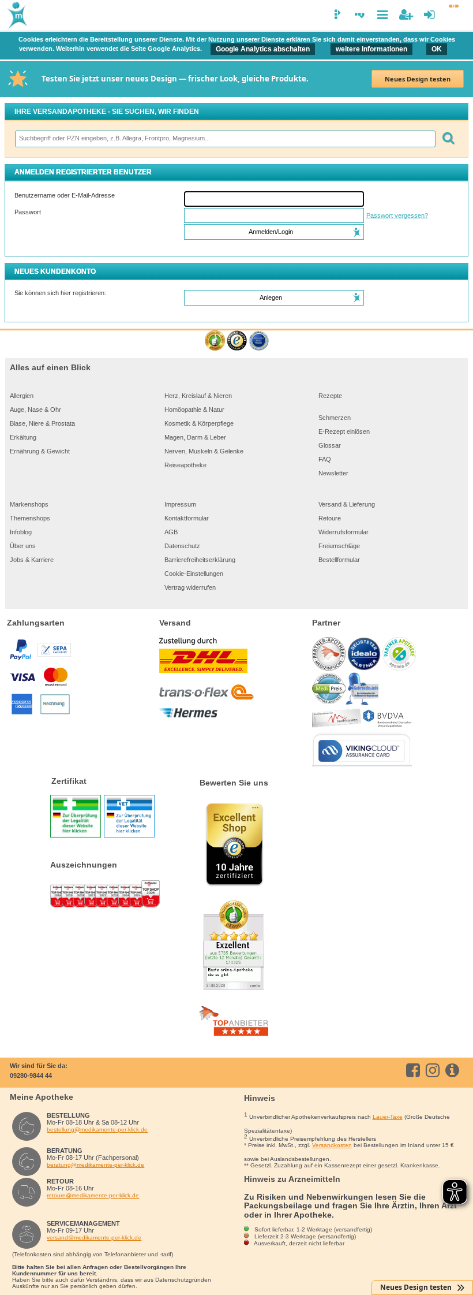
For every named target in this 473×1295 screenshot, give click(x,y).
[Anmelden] (429, 15)
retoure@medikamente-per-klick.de (93, 1195)
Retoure (329, 518)
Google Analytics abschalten (263, 49)
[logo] (16, 16)
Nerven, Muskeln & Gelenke (203, 451)
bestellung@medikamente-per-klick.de (97, 1129)
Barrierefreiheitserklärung (199, 559)
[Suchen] (448, 139)
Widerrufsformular (343, 532)
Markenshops (29, 504)
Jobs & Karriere (32, 559)
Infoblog (21, 532)
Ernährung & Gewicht (40, 451)
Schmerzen (334, 417)
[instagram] (435, 1070)
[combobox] (224, 139)
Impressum (180, 504)
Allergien (21, 395)
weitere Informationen (371, 49)
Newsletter (333, 473)
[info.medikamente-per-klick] (454, 1070)
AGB (171, 532)
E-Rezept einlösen (344, 431)
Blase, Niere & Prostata (42, 423)
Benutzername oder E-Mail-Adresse (64, 195)
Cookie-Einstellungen (193, 573)
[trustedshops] (237, 341)
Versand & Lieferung (346, 504)
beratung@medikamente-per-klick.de (95, 1165)
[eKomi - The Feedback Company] (215, 341)
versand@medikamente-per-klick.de (94, 1237)
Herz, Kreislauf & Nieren (198, 395)
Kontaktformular (186, 518)
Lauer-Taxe (388, 1117)
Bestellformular (339, 559)
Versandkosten (332, 1145)
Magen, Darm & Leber (195, 437)
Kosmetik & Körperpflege (199, 423)
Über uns (23, 545)
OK (436, 49)
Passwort (27, 212)
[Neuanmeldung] (405, 15)
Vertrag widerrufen (190, 587)
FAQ (324, 459)
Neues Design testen (418, 79)
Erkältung (23, 437)
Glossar (329, 445)
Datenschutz (182, 545)
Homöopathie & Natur (194, 409)
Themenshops (30, 518)
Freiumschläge (339, 545)
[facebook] (415, 1070)
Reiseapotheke (185, 465)
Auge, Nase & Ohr (35, 409)
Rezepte (330, 395)
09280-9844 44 (31, 1075)
